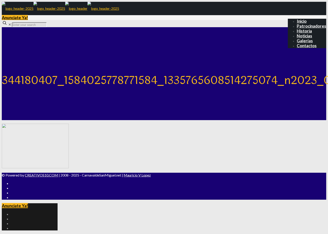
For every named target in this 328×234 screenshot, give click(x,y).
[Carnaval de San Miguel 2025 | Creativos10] (60, 8)
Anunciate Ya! (15, 17)
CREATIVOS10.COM (41, 175)
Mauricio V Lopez (137, 175)
